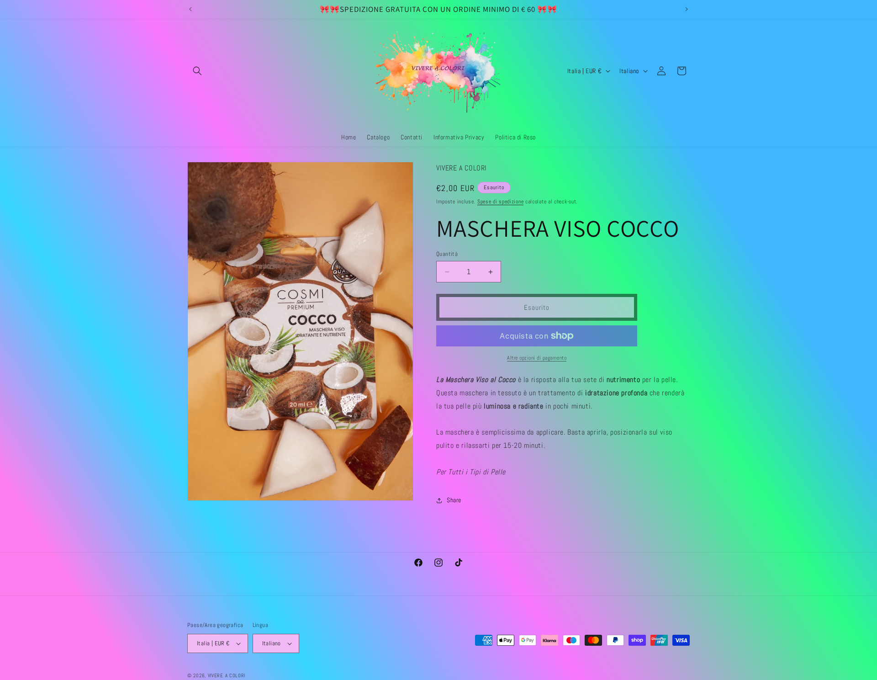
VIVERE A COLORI (227, 675)
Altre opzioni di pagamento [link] (536, 357)
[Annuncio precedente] (190, 9)
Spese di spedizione (500, 201)
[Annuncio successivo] (686, 9)
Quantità (447, 254)
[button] (197, 71)
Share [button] (454, 500)
